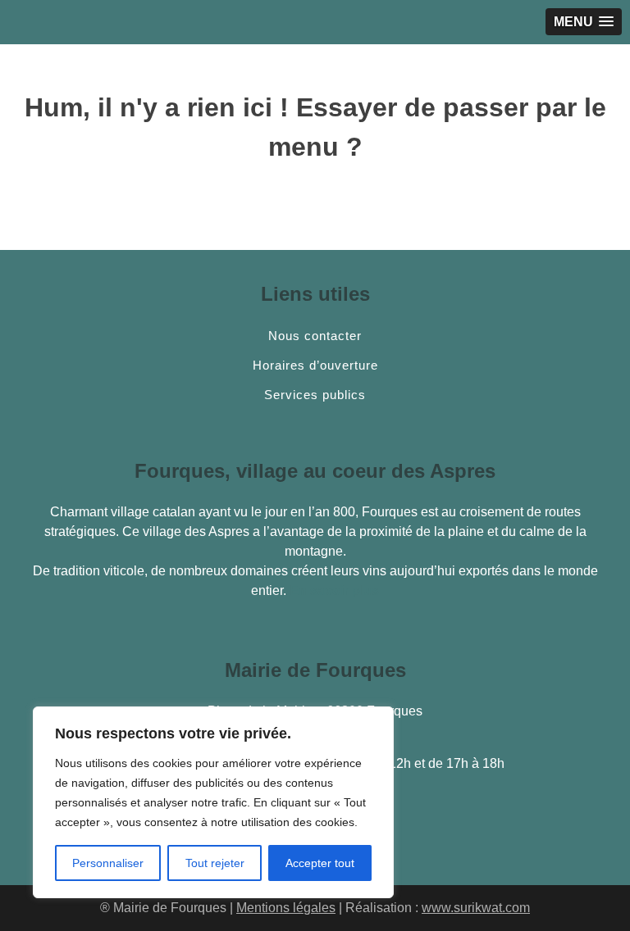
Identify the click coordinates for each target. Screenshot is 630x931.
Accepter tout (319, 863)
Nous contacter (315, 336)
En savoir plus (334, 590)
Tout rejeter (214, 863)
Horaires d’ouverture (315, 365)
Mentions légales (286, 908)
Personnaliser (108, 863)
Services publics (315, 395)
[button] (584, 21)
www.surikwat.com (476, 908)
